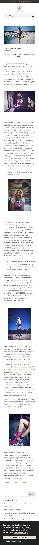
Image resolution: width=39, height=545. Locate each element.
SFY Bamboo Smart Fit (20, 372)
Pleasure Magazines (21, 482)
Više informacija (21, 533)
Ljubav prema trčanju (13, 48)
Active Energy (25, 367)
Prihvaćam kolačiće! (20, 537)
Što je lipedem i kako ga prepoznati (18, 519)
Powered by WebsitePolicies (12, 541)
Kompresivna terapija (12, 510)
